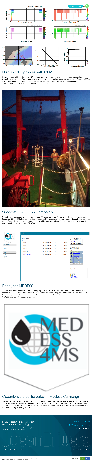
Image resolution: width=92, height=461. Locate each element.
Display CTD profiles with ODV (27, 72)
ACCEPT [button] (82, 458)
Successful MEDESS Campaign (27, 211)
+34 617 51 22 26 (82, 421)
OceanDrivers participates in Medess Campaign (41, 396)
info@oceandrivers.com (78, 425)
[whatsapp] (87, 6)
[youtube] (86, 428)
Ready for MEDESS (17, 285)
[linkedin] (83, 428)
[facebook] (80, 428)
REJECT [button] (87, 458)
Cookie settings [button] (74, 458)
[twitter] (76, 428)
